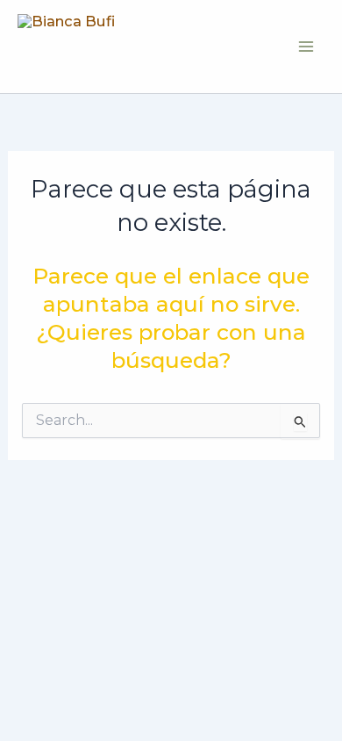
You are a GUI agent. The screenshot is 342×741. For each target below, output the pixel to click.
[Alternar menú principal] (305, 46)
